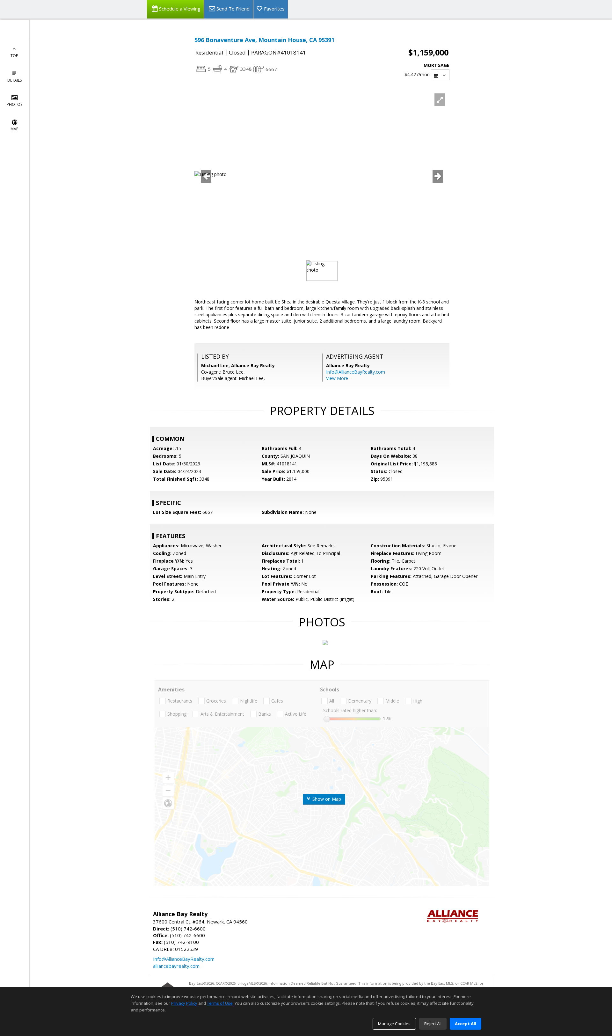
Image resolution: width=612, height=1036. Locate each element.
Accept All (465, 1023)
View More (337, 378)
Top (14, 55)
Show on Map (326, 799)
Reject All (432, 1023)
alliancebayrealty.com (176, 966)
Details (14, 80)
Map (14, 129)
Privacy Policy (184, 1003)
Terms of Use (220, 1003)
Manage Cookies (394, 1023)
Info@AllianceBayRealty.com (355, 372)
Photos (14, 104)
